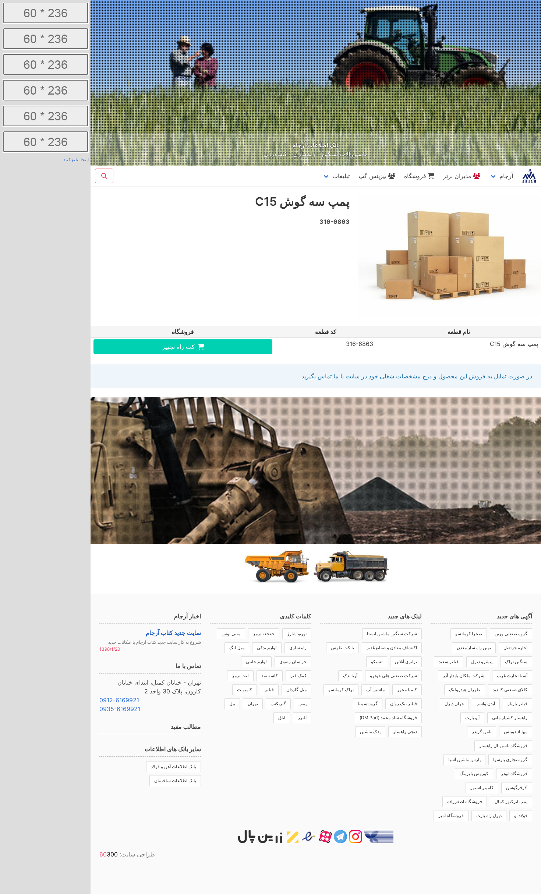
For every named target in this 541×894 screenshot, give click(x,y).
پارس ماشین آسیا (464, 759)
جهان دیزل (454, 703)
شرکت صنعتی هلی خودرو (393, 675)
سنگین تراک (516, 661)
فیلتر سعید (449, 661)
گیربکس (278, 703)
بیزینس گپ (372, 176)
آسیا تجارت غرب (512, 675)
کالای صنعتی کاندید (510, 689)
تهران (253, 703)
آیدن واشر (486, 703)
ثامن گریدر (481, 731)
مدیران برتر (457, 176)
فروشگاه (415, 176)
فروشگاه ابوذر (514, 773)
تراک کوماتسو (341, 689)
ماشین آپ (375, 689)
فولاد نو (520, 815)
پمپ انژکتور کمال (511, 801)
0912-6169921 (119, 700)
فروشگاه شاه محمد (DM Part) (388, 717)
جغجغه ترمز (264, 633)
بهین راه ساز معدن (474, 647)
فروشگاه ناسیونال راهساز (503, 745)
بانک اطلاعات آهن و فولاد (173, 766)
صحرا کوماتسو (468, 633)
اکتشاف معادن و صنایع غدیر (392, 647)
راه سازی (298, 647)
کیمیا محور (407, 689)
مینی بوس (231, 633)
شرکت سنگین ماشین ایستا (392, 633)
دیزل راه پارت (489, 815)
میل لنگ (236, 647)
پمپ (302, 703)
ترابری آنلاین (406, 661)
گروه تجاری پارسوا (510, 759)
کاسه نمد (269, 675)
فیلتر (269, 689)
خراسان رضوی (293, 661)
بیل (232, 703)
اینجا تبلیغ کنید (76, 159)
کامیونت (244, 689)
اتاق (281, 717)
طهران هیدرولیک (464, 689)
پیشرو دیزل (481, 661)
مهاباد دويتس (515, 731)
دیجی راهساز (405, 731)
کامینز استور (482, 787)
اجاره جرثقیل (515, 647)
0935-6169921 (119, 709)
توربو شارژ (297, 633)
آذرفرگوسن (516, 787)
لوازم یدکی (267, 647)
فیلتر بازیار (517, 703)
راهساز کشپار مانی (509, 717)
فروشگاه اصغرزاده (464, 801)
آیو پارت (472, 717)
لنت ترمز (240, 675)
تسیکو (376, 661)
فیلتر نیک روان (403, 703)
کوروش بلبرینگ (474, 773)
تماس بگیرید (316, 376)
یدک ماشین (370, 731)
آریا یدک (350, 675)
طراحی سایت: (127, 854)
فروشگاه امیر (451, 815)
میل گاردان (296, 689)
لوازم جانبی (256, 661)
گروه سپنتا (368, 703)
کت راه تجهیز (178, 346)
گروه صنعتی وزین (511, 633)
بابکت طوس (342, 647)
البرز (302, 717)
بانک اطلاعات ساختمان (175, 780)
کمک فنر (298, 675)
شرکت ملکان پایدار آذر (463, 675)
